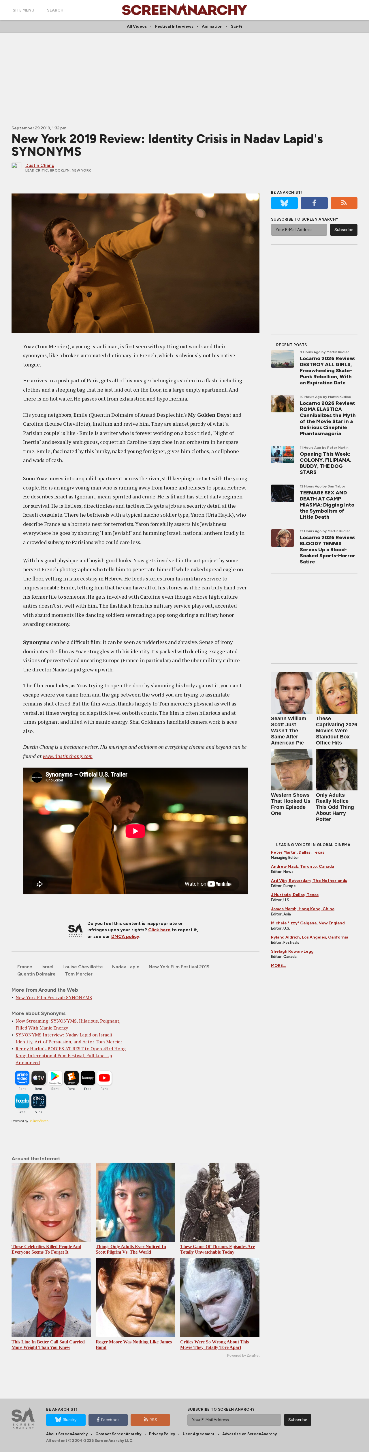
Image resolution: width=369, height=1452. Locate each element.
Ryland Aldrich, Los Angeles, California (309, 937)
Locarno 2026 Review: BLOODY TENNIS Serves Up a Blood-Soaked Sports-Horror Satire (327, 549)
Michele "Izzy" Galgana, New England (308, 923)
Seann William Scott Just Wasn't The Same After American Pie (288, 731)
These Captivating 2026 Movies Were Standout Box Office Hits (336, 731)
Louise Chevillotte (83, 966)
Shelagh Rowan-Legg (292, 951)
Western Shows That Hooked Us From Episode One (290, 804)
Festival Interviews (174, 26)
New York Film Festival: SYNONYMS (54, 997)
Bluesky (69, 1419)
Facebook (110, 1419)
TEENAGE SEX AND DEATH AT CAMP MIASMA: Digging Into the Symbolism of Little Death (327, 504)
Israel (47, 966)
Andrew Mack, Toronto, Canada (302, 866)
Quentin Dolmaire (36, 974)
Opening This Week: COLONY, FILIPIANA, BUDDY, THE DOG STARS (325, 463)
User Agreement (198, 1434)
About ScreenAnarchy (67, 1434)
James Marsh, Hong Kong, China (302, 908)
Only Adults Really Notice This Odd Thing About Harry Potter (335, 807)
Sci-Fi (236, 26)
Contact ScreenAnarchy (118, 1434)
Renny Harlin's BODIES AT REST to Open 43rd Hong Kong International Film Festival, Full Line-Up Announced (71, 1055)
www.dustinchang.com (68, 756)
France (24, 966)
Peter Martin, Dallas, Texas (297, 852)
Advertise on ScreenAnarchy (249, 1434)
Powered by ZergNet (243, 1356)
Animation (212, 26)
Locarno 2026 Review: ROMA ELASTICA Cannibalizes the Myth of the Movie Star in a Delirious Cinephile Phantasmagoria (328, 418)
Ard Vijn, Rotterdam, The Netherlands (309, 880)
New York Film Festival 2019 (179, 966)
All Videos (137, 26)
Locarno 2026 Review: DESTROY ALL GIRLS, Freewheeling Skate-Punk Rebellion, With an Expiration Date (327, 370)
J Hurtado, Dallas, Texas (295, 894)
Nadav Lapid (126, 966)
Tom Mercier (79, 974)
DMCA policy (125, 936)
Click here (159, 929)
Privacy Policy (162, 1434)
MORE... (278, 965)
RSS (153, 1419)
